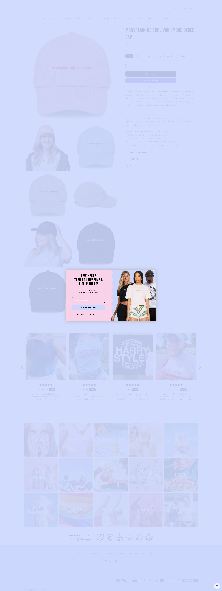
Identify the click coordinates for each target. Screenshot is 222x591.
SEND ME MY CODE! (88, 307)
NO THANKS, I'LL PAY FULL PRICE (88, 314)
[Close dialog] (153, 272)
